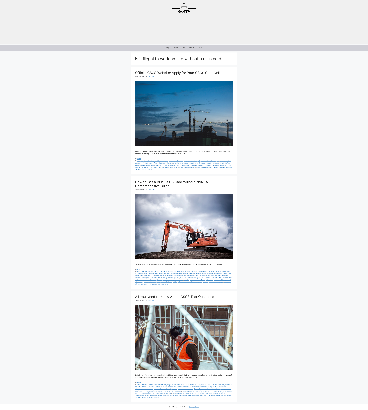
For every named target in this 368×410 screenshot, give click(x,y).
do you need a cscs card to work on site (154, 165)
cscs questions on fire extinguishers (165, 389)
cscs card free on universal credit (162, 387)
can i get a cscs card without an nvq (199, 271)
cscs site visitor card (212, 163)
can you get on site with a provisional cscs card (152, 161)
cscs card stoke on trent (181, 387)
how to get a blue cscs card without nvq (170, 280)
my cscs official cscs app (206, 165)
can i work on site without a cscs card (179, 273)
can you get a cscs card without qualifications (207, 273)
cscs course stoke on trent (198, 387)
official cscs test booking (187, 167)
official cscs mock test (157, 167)
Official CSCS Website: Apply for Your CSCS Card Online (179, 73)
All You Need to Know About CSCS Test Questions (174, 297)
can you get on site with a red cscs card (208, 385)
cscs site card (167, 163)
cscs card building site (176, 161)
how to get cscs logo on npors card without (158, 282)
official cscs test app (171, 167)
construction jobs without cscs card (198, 275)
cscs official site (143, 163)
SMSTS (191, 48)
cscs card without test (154, 278)
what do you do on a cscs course (149, 397)
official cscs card (220, 165)
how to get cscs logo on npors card (206, 393)
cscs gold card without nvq (189, 278)
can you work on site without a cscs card (173, 275)
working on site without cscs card (158, 284)
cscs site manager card (180, 163)
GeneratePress (194, 407)
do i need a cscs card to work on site (206, 389)
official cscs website (202, 167)
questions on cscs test (198, 395)
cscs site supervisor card (197, 163)
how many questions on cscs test (183, 393)
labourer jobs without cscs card (213, 282)
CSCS (200, 48)
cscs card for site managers (210, 161)
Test (183, 48)
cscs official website (155, 163)
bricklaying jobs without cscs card (148, 271)
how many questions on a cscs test (159, 393)
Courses (176, 48)
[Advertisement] (184, 30)
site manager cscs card (217, 167)
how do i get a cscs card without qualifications (213, 278)
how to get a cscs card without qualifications (198, 280)
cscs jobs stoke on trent (215, 387)
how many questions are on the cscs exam (196, 391)
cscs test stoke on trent (185, 389)
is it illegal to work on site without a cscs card (182, 165)
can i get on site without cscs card (155, 273)
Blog (167, 48)
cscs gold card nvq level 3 (170, 278)
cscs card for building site (192, 161)
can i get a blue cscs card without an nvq (173, 271)
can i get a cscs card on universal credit (150, 385)
